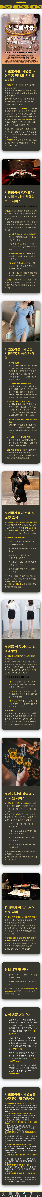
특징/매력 (8, 7)
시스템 (17, 7)
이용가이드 (25, 7)
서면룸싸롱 (21, 2)
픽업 (33, 7)
